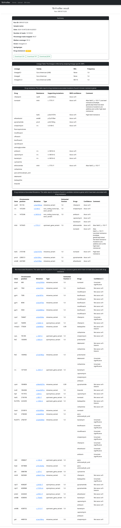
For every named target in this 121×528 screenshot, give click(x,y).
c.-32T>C (39, 472)
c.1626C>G (39, 323)
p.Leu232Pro (40, 390)
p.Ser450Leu (38, 205)
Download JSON (45, 56)
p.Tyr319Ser (38, 261)
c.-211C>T (39, 508)
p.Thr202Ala (40, 466)
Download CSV (20, 56)
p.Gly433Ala (40, 317)
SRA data (27, 2)
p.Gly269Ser (40, 410)
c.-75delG (39, 498)
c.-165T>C (39, 336)
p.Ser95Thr (39, 295)
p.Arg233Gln (40, 282)
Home (14, 2)
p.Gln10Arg (37, 257)
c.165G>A (39, 340)
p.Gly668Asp (40, 310)
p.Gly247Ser (40, 303)
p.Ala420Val (40, 414)
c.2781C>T (39, 494)
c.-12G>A (39, 460)
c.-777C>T (37, 225)
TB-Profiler (5, 2)
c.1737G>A (39, 488)
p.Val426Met (40, 420)
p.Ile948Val (39, 327)
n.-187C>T (39, 370)
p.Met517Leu (40, 475)
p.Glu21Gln (39, 288)
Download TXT (32, 56)
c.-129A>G (39, 401)
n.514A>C (37, 209)
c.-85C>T (39, 397)
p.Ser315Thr (38, 252)
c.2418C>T (39, 485)
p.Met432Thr (40, 384)
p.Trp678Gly (40, 355)
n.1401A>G (37, 214)
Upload (20, 2)
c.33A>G (39, 394)
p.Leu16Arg (40, 519)
